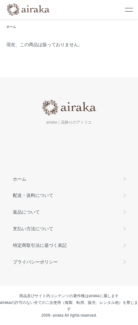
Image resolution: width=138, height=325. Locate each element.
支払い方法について (33, 228)
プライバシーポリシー (35, 261)
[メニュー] (128, 9)
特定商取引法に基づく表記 (40, 245)
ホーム (11, 26)
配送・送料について (33, 195)
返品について (26, 211)
